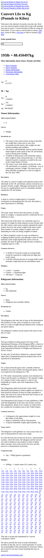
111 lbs (2, 499)
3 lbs (11, 471)
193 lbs (11, 531)
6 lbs (23, 471)
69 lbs (36, 484)
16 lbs (24, 473)
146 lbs (23, 511)
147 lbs (27, 511)
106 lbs (23, 495)
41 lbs (3, 480)
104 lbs (15, 495)
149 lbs (36, 511)
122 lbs (7, 503)
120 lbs (40, 499)
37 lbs (28, 477)
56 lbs (24, 482)
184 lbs (15, 527)
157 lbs (27, 515)
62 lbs (7, 484)
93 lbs (11, 492)
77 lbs (28, 486)
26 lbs (24, 475)
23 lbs (11, 475)
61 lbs (3, 484)
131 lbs (2, 507)
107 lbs (27, 495)
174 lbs (15, 523)
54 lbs (15, 482)
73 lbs (11, 486)
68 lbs (32, 484)
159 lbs (36, 515)
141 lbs (2, 511)
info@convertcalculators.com (12, 555)
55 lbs (19, 482)
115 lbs (19, 499)
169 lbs (36, 519)
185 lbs (19, 527)
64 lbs (15, 484)
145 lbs (19, 511)
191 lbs (2, 531)
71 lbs (3, 486)
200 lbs (40, 531)
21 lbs (3, 475)
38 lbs (32, 477)
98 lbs (32, 492)
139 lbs (36, 507)
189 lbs (36, 527)
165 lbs (19, 519)
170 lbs (40, 519)
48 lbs (32, 480)
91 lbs (3, 492)
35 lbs (19, 477)
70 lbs (40, 484)
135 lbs (19, 507)
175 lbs (19, 523)
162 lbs (7, 519)
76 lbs (24, 486)
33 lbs (11, 477)
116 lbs (23, 499)
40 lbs (40, 477)
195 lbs (19, 531)
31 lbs (3, 477)
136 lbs (23, 507)
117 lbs (27, 499)
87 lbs (28, 488)
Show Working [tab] (11, 68)
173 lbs (11, 523)
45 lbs (19, 480)
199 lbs (36, 531)
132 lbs (7, 507)
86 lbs (24, 488)
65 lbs (19, 484)
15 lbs (19, 473)
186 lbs (23, 527)
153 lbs (11, 515)
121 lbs (2, 503)
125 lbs (19, 503)
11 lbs (3, 473)
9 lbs (36, 471)
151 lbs (2, 515)
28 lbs (32, 475)
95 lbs (19, 492)
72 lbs (7, 486)
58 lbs (32, 482)
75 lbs (19, 486)
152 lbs (7, 515)
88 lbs (32, 488)
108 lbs (32, 495)
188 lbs (32, 527)
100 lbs (40, 491)
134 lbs (15, 507)
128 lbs (32, 503)
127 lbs (27, 503)
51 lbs (3, 482)
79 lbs (36, 486)
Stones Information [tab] (13, 70)
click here (20, 32)
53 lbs (11, 482)
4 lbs (15, 471)
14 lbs (15, 473)
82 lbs (7, 488)
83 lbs (11, 488)
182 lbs (7, 527)
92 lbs (7, 492)
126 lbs (23, 503)
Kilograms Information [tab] (14, 72)
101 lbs (2, 495)
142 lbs (7, 511)
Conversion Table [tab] (12, 74)
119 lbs (36, 499)
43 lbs (11, 480)
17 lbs (28, 473)
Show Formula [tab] (11, 66)
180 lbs (40, 523)
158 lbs (32, 515)
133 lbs (11, 507)
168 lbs (32, 519)
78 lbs (32, 486)
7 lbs (27, 471)
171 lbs (2, 523)
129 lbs (36, 503)
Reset (3, 49)
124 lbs (15, 503)
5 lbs (19, 471)
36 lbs (24, 477)
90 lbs (40, 488)
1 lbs (2, 471)
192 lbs (7, 531)
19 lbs (36, 473)
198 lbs (32, 531)
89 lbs (36, 488)
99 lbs (36, 492)
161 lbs (2, 519)
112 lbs (7, 499)
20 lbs (40, 473)
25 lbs (19, 475)
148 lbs (32, 511)
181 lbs (2, 527)
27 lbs (28, 475)
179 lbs (36, 523)
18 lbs (32, 473)
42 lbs (7, 480)
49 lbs (36, 480)
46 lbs (24, 480)
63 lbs (11, 484)
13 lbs (11, 473)
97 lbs (28, 492)
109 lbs (36, 495)
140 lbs (40, 507)
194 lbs (15, 531)
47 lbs (28, 480)
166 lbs (23, 519)
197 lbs (27, 531)
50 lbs (40, 480)
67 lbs (28, 484)
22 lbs (7, 475)
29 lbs (36, 475)
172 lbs (7, 523)
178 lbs (32, 523)
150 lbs (40, 511)
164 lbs (15, 519)
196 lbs (23, 531)
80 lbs (40, 486)
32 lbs (7, 477)
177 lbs (27, 523)
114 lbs (15, 499)
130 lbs (40, 503)
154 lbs (15, 515)
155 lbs (19, 515)
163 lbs (11, 519)
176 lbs (23, 523)
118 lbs (32, 499)
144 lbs (15, 511)
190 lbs (40, 527)
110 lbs (40, 495)
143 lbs (11, 511)
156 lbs (23, 515)
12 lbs (7, 473)
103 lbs (11, 495)
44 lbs (15, 480)
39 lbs (36, 477)
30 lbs (40, 475)
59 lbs (36, 482)
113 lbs (11, 499)
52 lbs (7, 482)
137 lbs (27, 507)
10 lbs (40, 471)
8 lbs (32, 471)
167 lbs (27, 519)
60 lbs (40, 482)
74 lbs (15, 486)
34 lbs (15, 477)
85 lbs (19, 488)
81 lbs (3, 488)
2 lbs (7, 471)
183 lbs (11, 527)
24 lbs (15, 475)
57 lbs (28, 482)
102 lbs (7, 495)
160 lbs (40, 515)
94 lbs (15, 492)
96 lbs (24, 492)
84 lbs (15, 488)
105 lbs (19, 495)
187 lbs (27, 527)
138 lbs (32, 507)
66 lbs (24, 484)
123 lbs (11, 503)
